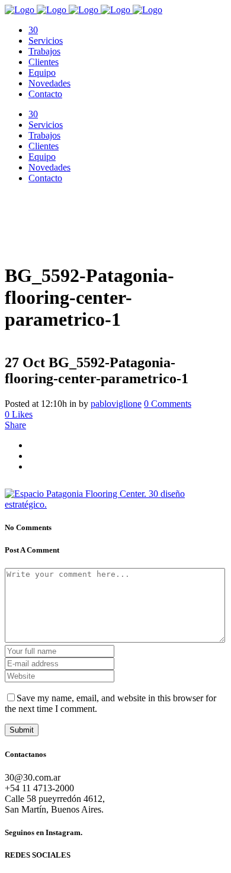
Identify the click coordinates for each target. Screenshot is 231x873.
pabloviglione (116, 404)
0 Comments (167, 404)
